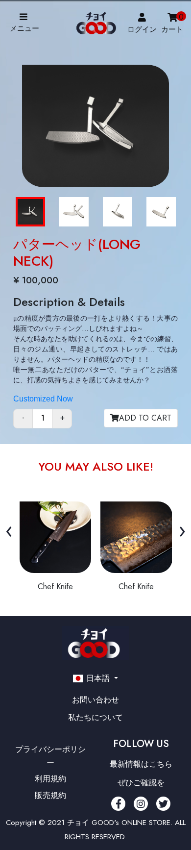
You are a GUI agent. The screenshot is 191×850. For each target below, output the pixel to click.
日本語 (98, 678)
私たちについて (95, 717)
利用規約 (50, 778)
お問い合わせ (95, 699)
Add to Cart (145, 418)
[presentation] (9, 530)
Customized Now (43, 399)
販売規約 (50, 794)
